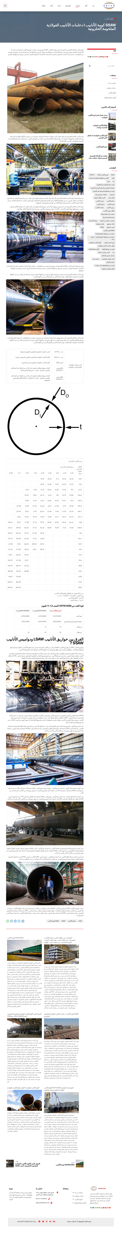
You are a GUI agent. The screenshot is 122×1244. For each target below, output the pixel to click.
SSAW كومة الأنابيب (53, 921)
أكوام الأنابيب (109, 19)
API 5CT (92, 175)
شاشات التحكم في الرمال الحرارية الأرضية (102, 188)
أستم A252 (57, 611)
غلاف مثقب (111, 198)
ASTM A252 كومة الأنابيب (15, 938)
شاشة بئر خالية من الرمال (107, 221)
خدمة (59, 6)
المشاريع (68, 6)
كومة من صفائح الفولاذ (108, 249)
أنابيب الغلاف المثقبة (99, 198)
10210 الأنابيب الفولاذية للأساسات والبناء (100, 126)
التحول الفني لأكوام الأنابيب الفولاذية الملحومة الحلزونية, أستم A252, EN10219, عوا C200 (24, 1015)
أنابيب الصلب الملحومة (108, 259)
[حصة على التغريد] (19, 921)
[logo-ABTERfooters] (98, 1188)
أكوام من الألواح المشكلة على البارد (99, 178)
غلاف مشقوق (110, 224)
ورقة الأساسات (93, 221)
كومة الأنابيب (110, 204)
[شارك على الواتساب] (7, 921)
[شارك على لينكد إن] (15, 921)
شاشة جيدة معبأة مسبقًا (107, 214)
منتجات (78, 6)
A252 (80, 921)
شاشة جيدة (96, 259)
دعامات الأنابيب (99, 207)
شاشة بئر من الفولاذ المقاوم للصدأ (105, 234)
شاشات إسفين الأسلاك (108, 256)
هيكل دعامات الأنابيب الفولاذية (106, 246)
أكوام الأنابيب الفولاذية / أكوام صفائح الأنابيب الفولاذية (23, 1088)
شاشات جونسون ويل (101, 194)
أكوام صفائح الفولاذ (110, 98)
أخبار (51, 6)
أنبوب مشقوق (110, 227)
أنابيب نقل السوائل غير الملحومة (105, 184)
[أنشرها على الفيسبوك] (22, 921)
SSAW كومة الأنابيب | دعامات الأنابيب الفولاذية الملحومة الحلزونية (61, 1015)
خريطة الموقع (94, 1203)
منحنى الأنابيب (100, 201)
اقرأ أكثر (46, 1008)
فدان (108, 181)
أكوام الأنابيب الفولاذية (95, 242)
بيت (93, 6)
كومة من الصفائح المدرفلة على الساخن (103, 191)
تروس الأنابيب (110, 207)
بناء (113, 181)
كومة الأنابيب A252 (102, 175)
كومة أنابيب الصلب (109, 242)
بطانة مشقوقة (100, 224)
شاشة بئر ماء (112, 83)
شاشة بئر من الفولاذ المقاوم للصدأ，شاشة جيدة (102, 238)
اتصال (43, 6)
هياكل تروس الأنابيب (108, 211)
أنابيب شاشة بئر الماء (104, 252)
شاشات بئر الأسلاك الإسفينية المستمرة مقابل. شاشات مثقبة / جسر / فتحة (97, 158)
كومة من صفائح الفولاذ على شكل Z (104, 265)
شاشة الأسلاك (110, 262)
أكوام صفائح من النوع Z (108, 269)
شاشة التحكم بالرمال (108, 217)
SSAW (63, 921)
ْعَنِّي (86, 6)
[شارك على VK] (11, 921)
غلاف (113, 178)
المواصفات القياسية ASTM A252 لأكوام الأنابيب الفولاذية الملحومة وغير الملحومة (58, 1089)
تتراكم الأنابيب (72, 921)
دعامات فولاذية (111, 88)
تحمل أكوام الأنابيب (101, 147)
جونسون (112, 194)
